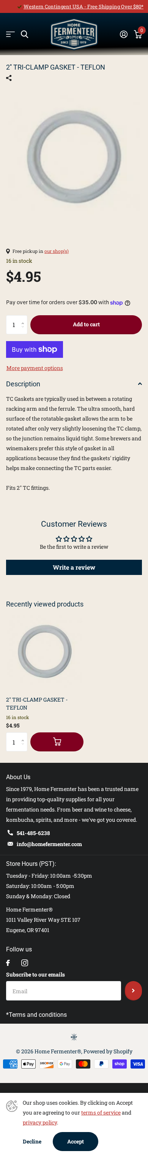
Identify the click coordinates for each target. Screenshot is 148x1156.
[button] (24, 318)
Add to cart (86, 324)
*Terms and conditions (36, 1014)
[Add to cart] (56, 741)
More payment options (34, 368)
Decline (32, 1141)
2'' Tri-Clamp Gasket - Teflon (37, 703)
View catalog (10, 34)
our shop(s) (56, 251)
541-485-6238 (33, 833)
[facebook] (8, 963)
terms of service (101, 1112)
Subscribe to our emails (35, 974)
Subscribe (133, 990)
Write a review (74, 567)
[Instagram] (24, 962)
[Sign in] (124, 34)
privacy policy (40, 1122)
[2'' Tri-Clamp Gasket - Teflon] (44, 651)
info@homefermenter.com (49, 844)
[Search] (24, 34)
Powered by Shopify (107, 1051)
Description (23, 384)
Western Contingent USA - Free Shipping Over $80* (83, 6)
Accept (75, 1141)
